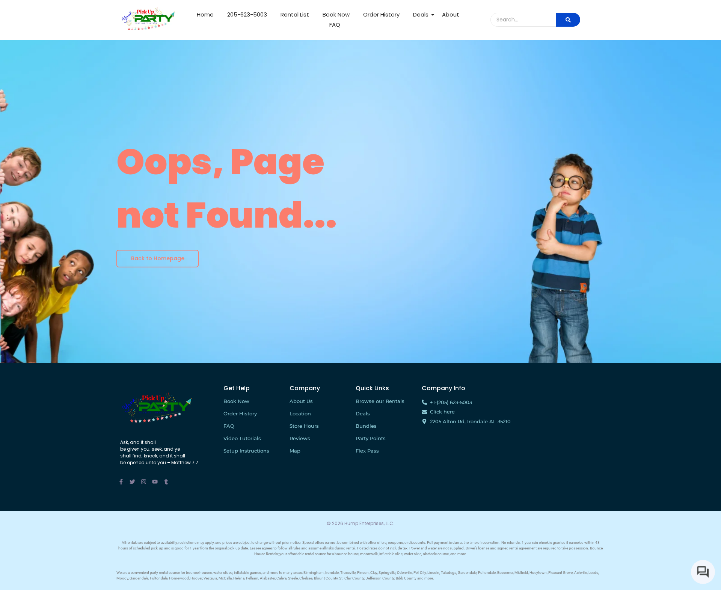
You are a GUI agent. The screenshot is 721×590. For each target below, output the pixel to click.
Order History (381, 14)
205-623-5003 (247, 14)
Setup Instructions (246, 451)
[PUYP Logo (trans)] (156, 407)
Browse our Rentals (380, 401)
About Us (301, 401)
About (450, 14)
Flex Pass (367, 451)
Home (205, 14)
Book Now (336, 14)
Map (295, 451)
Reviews (300, 438)
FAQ (334, 25)
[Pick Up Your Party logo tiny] (148, 19)
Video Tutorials (242, 438)
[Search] (568, 20)
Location (300, 413)
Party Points (371, 438)
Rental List (295, 14)
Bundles (366, 426)
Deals (420, 14)
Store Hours (304, 426)
